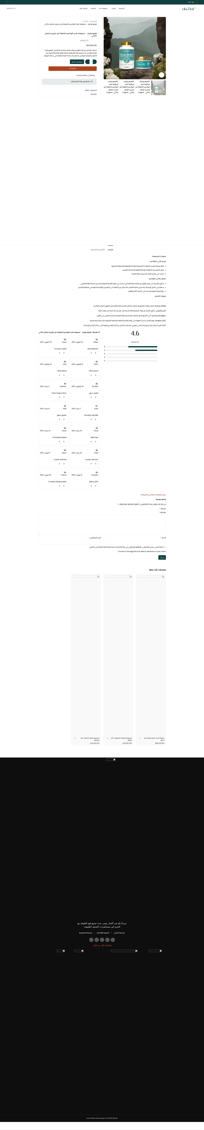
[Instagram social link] (14, 2)
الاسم (163, 538)
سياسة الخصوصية (85, 933)
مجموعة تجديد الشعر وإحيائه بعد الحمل (154, 739)
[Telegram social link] (78, 94)
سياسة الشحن (119, 933)
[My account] (28, 8)
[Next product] (90, 29)
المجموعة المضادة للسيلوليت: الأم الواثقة (121, 739)
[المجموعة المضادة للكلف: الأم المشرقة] (85, 655)
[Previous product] (95, 29)
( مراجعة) (84, 40)
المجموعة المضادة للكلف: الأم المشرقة (90, 739)
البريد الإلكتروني (95, 538)
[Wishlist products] (21, 8)
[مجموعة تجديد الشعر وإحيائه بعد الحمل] (150, 655)
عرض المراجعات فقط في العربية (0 (153, 495)
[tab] (110, 248)
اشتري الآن (72, 68)
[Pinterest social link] (12, 2)
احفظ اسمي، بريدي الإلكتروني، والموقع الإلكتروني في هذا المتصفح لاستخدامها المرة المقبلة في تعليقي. (126, 547)
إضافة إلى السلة (77, 62)
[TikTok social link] (9, 2)
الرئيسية (94, 21)
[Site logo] (189, 8)
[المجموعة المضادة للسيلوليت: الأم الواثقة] (118, 655)
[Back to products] (93, 29)
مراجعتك (162, 512)
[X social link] (17, 2)
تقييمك (162, 509)
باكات (86, 21)
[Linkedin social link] (81, 94)
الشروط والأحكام (103, 933)
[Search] (25, 8)
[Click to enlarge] (161, 75)
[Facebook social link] (20, 2)
